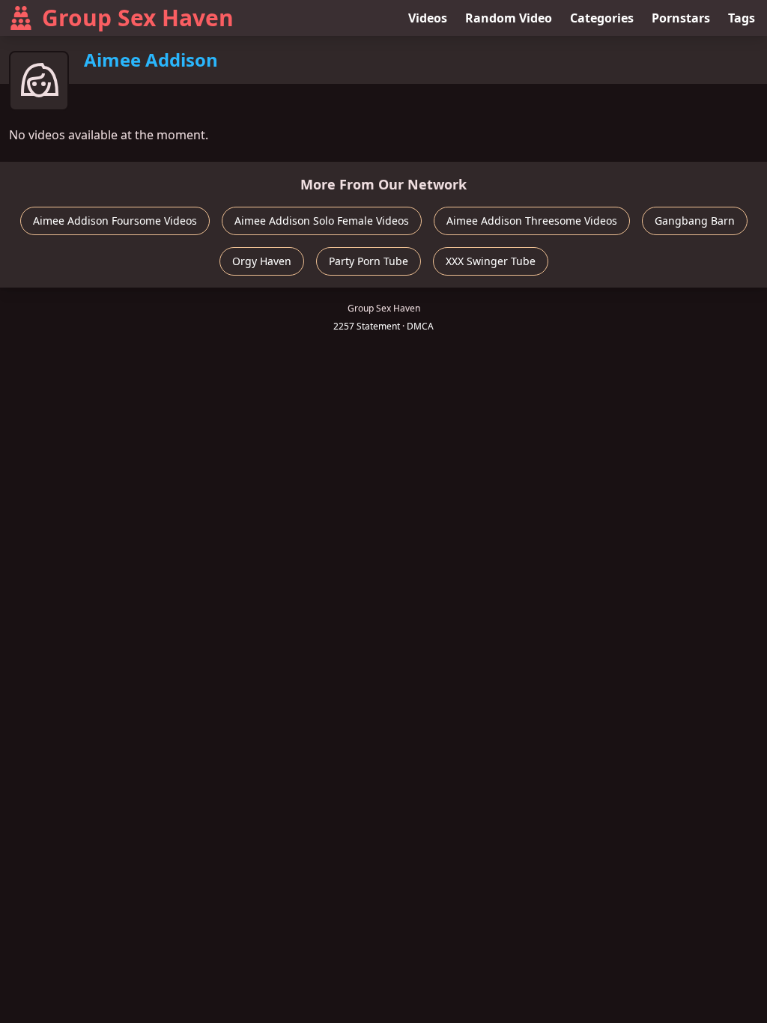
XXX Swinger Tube (491, 261)
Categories (602, 18)
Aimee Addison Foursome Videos (115, 220)
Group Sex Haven (138, 17)
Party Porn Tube (368, 261)
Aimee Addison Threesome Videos (531, 220)
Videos (427, 18)
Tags (741, 18)
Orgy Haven (261, 261)
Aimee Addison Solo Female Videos (321, 220)
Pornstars (681, 18)
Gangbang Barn (695, 220)
